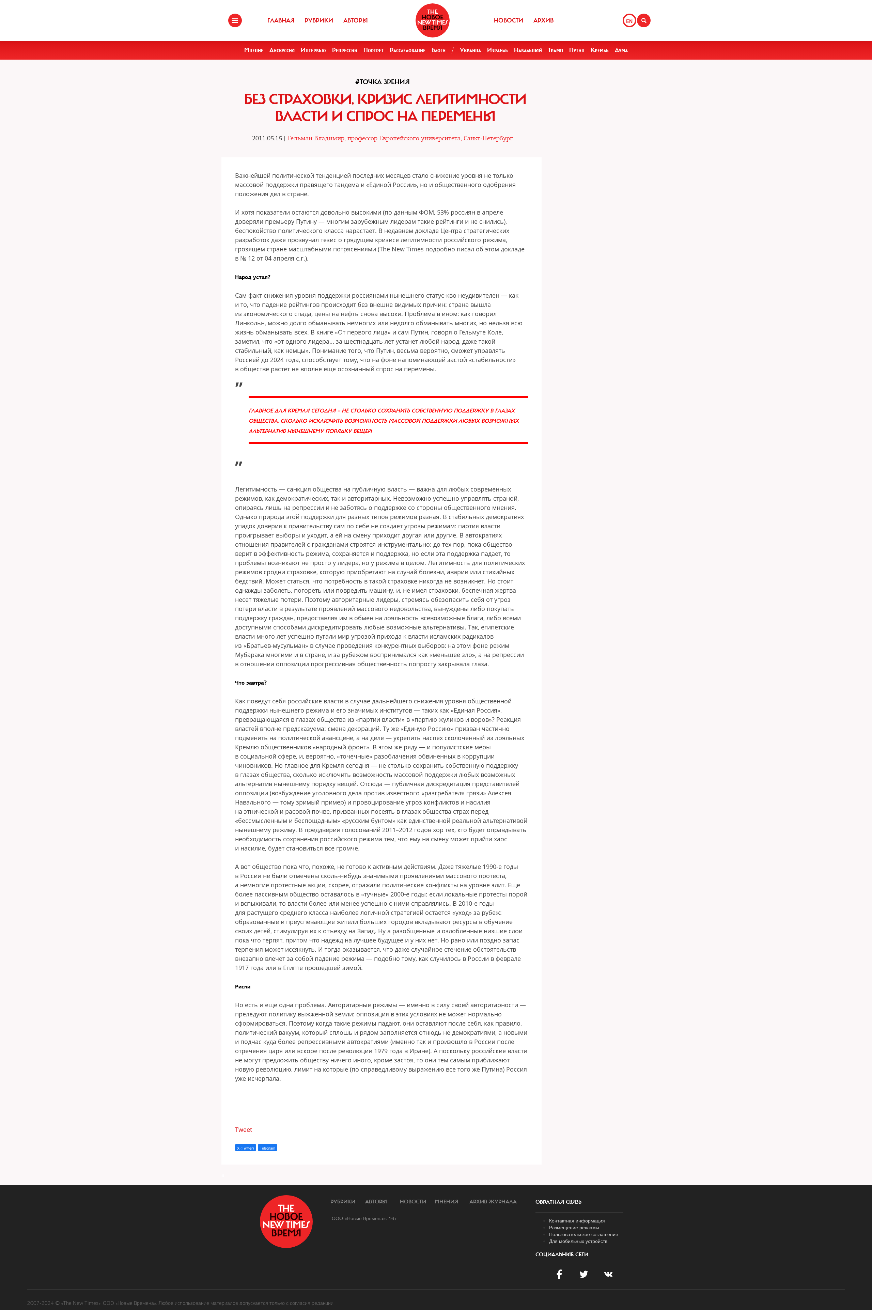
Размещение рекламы (574, 1227)
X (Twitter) (245, 1148)
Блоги (439, 50)
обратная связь (558, 1202)
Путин (577, 50)
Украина (470, 50)
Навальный (528, 50)
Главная (280, 20)
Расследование (407, 50)
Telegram (267, 1148)
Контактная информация (577, 1220)
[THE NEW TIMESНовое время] (433, 20)
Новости (508, 20)
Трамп (555, 50)
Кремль (600, 50)
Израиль (497, 50)
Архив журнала (493, 1201)
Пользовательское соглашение (583, 1234)
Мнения (446, 1201)
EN (629, 21)
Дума (621, 50)
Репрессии (344, 50)
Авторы (355, 20)
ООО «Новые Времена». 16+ (364, 1218)
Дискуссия (282, 50)
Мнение (253, 50)
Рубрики (319, 20)
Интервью (313, 50)
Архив (543, 20)
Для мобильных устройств (578, 1240)
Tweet (243, 1129)
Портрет (373, 50)
